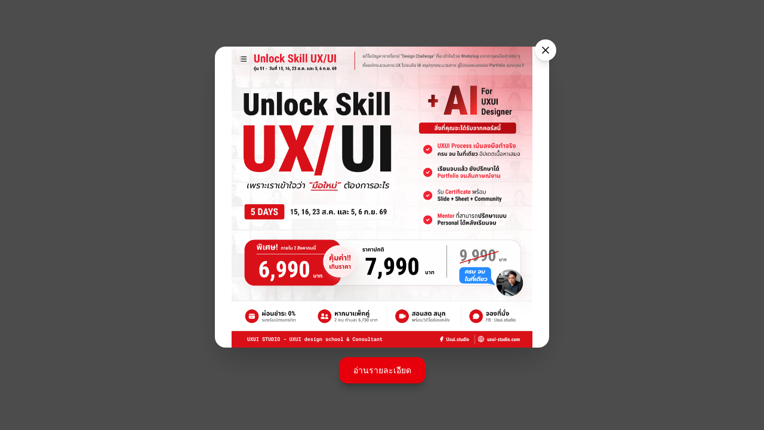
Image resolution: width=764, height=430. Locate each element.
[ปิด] (545, 50)
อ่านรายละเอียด (382, 370)
